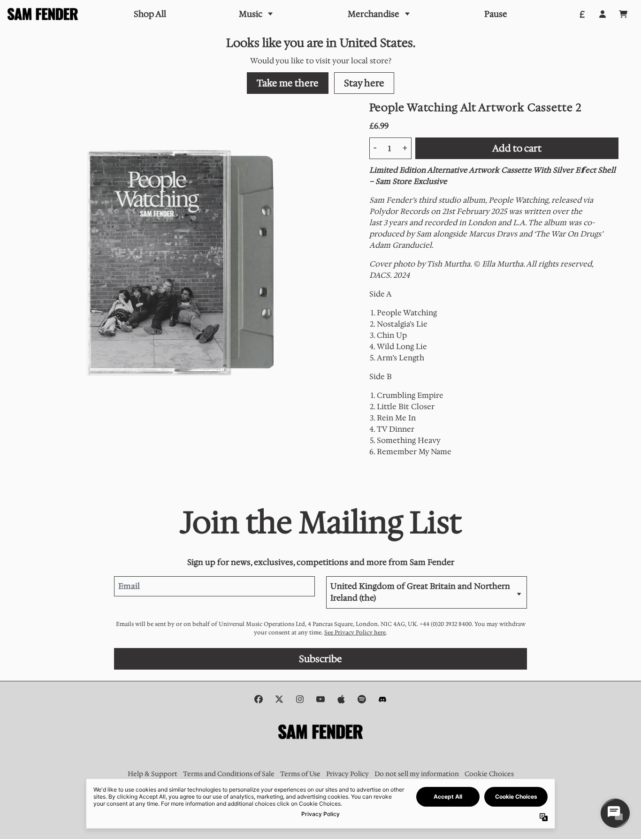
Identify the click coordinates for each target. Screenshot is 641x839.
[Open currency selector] (582, 14)
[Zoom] (187, 265)
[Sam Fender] (43, 14)
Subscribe (320, 659)
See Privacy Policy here (355, 632)
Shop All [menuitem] (150, 14)
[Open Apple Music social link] (341, 699)
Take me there (288, 83)
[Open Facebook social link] (258, 699)
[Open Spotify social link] (361, 699)
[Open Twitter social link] (279, 699)
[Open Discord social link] (382, 699)
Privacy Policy (347, 774)
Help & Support (152, 774)
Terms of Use (300, 774)
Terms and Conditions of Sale (229, 774)
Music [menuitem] (250, 14)
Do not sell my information (416, 774)
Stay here (364, 83)
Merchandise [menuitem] (373, 14)
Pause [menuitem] (495, 14)
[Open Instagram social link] (300, 699)
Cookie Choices (489, 774)
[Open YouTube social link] (320, 699)
